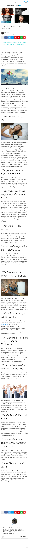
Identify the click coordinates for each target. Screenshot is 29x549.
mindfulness (4, 324)
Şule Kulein (6, 32)
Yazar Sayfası (23, 536)
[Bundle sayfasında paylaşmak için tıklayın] (24, 37)
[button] (2, 1)
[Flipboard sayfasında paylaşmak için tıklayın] (18, 37)
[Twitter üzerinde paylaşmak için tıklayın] (9, 37)
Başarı (13, 34)
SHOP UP (19, 1)
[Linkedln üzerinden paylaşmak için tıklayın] (12, 37)
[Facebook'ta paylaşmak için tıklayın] (6, 37)
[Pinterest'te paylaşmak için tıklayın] (15, 37)
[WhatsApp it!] (21, 37)
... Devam (13, 533)
